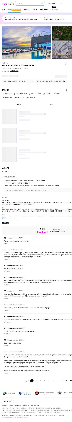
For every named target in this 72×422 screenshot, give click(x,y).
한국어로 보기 (7, 243)
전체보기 (4, 218)
